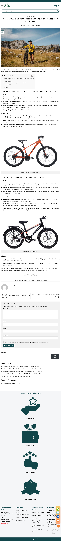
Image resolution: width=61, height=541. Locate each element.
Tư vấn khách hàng (30, 16)
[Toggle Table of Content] (32, 76)
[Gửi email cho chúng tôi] (53, 530)
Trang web (5, 335)
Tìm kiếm (3, 352)
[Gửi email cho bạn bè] (32, 275)
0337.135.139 (4, 523)
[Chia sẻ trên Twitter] (29, 275)
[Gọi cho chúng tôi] (56, 530)
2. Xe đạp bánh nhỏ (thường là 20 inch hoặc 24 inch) (15, 83)
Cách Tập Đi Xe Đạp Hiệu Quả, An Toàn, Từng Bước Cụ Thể (16, 376)
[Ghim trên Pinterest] (34, 275)
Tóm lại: (6, 87)
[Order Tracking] (54, 6)
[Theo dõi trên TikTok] (51, 530)
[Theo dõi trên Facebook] (48, 530)
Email (4, 328)
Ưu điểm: (9, 79)
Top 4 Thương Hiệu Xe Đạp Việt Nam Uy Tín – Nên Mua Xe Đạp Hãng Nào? (21, 369)
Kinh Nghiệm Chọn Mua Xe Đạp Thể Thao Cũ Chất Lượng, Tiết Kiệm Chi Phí (21, 371)
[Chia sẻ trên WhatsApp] (24, 275)
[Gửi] (58, 11)
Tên (4, 321)
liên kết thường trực (43, 280)
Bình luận (6, 308)
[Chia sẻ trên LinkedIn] (37, 275)
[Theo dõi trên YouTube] (53, 533)
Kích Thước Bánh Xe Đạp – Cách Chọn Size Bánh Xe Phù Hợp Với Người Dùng (21, 374)
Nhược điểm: (9, 81)
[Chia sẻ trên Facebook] (27, 275)
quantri (38, 25)
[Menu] (2, 5)
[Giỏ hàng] (59, 5)
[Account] (56, 6)
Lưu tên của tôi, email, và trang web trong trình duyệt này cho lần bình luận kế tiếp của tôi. (27, 342)
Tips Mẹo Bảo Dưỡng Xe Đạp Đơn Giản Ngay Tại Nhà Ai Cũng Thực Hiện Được (21, 366)
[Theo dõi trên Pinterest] (58, 530)
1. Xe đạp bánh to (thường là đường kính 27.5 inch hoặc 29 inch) (18, 78)
